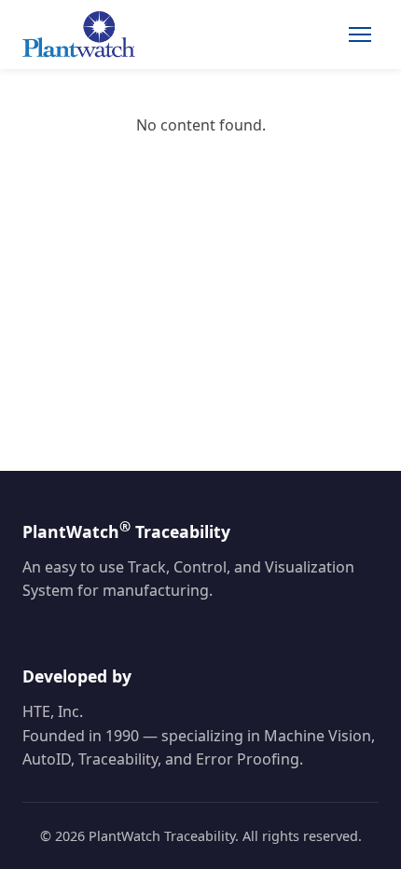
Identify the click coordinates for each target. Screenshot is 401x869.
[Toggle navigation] (360, 34)
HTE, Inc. (52, 711)
